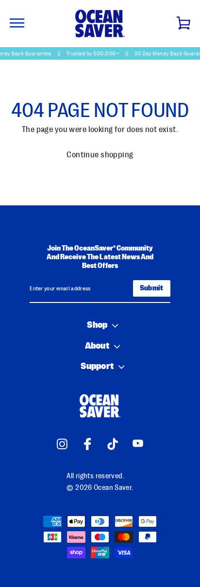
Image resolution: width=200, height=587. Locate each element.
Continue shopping (100, 155)
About (97, 346)
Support (97, 366)
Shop (97, 325)
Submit (152, 288)
